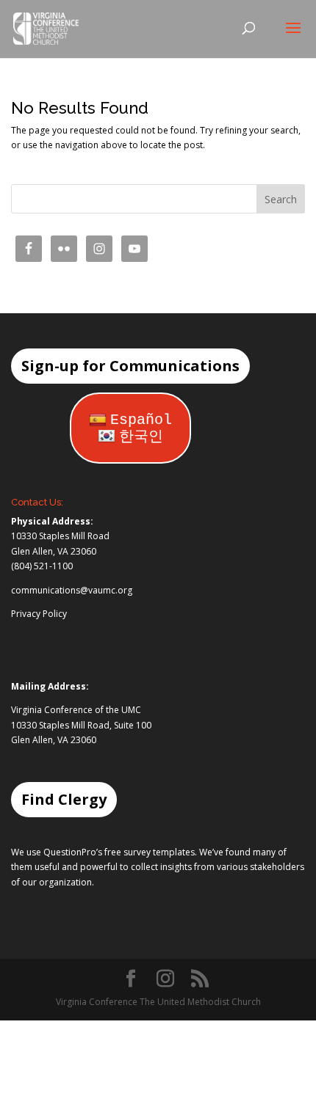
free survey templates (149, 852)
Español (141, 420)
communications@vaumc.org (71, 590)
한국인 (141, 436)
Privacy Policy (39, 613)
